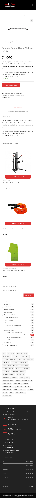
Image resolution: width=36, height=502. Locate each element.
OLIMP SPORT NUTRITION (18, 371)
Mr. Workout (25, 368)
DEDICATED (22, 359)
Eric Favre (15, 362)
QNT (27, 378)
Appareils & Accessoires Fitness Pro (13, 325)
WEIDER (5, 393)
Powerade (6, 378)
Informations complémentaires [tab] (18, 112)
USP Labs (27, 387)
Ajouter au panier (11, 85)
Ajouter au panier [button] (18, 177)
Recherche (28, 295)
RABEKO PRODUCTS (8, 381)
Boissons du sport (8, 320)
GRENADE (16, 365)
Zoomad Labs (7, 396)
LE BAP (5, 368)
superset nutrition (8, 387)
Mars (17, 368)
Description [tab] (18, 108)
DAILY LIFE (13, 359)
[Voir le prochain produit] (33, 16)
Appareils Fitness (6, 180)
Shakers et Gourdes (9, 309)
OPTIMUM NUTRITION (8, 374)
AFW (9, 97)
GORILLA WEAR (7, 365)
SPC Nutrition (7, 384)
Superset (25, 384)
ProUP (21, 378)
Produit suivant (27, 16)
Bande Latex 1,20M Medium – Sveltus (14, 270)
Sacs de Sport (7, 307)
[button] (27, 5)
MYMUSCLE (6, 371)
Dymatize (30, 359)
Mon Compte (8, 445)
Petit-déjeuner (7, 342)
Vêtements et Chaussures (10, 345)
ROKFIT (18, 381)
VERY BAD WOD (7, 390)
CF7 (27, 356)
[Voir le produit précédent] (3, 16)
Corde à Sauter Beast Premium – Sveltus (14, 229)
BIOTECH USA (6, 356)
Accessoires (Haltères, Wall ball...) (16, 95)
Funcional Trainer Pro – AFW (11, 182)
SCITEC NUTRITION (27, 381)
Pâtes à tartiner (8, 340)
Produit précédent (9, 16)
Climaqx (5, 359)
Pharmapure (20, 374)
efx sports (6, 362)
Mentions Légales (9, 452)
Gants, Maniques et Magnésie (14, 337)
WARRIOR (30, 390)
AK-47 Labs (11, 353)
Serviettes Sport (8, 304)
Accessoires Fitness (9, 330)
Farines (6, 323)
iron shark (24, 365)
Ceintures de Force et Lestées (14, 332)
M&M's (11, 368)
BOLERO (21, 356)
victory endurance (19, 390)
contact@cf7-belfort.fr (14, 430)
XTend (11, 393)
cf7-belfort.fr (11, 435)
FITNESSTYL (23, 362)
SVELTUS (19, 387)
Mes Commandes (9, 447)
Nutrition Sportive (8, 312)
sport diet (17, 384)
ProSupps (14, 378)
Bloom (15, 356)
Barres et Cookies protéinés (11, 317)
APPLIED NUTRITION (22, 353)
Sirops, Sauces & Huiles (10, 315)
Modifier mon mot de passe (12, 450)
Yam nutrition (20, 393)
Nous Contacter (9, 442)
